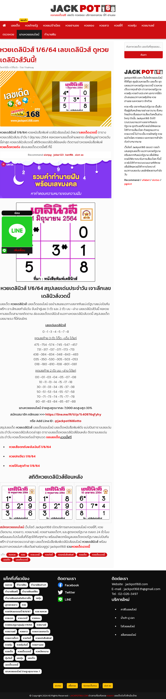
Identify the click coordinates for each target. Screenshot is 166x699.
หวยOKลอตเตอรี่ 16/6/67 (18, 611)
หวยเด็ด (5, 147)
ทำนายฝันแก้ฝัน (30, 591)
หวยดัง (15, 147)
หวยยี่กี (118, 25)
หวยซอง (89, 25)
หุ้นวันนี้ (8, 658)
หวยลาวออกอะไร (40, 631)
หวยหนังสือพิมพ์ (66, 554)
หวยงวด (9, 618)
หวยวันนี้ (49, 554)
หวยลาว (104, 25)
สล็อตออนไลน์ (128, 635)
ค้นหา (144, 55)
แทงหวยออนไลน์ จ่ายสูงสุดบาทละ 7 (22, 671)
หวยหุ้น (132, 25)
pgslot (128, 184)
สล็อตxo (72, 685)
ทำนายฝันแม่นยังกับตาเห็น (18, 598)
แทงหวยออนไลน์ (29, 34)
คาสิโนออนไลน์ (128, 609)
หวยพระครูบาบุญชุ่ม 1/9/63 (18, 625)
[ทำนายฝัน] (55, 179)
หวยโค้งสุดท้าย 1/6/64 (24, 465)
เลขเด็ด (15, 25)
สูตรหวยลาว (11, 605)
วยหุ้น (38, 598)
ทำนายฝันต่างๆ (38, 585)
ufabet (146, 180)
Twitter (70, 592)
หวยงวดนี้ (35, 554)
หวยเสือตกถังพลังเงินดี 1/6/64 (30, 446)
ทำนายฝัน (50, 34)
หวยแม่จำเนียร (51, 25)
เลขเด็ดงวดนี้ (88, 132)
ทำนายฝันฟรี (11, 591)
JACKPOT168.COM (79, 695)
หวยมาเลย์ (148, 25)
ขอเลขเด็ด (53, 437)
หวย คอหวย (41, 611)
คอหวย (12, 554)
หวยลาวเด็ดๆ (11, 638)
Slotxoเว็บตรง (90, 685)
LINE (68, 599)
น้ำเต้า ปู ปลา (128, 618)
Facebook (72, 585)
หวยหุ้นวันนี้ (22, 645)
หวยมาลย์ (41, 625)
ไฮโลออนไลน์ (128, 626)
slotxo (156, 180)
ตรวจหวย (8, 34)
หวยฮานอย (72, 25)
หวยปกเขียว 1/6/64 (22, 456)
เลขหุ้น (20, 658)
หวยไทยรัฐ (31, 25)
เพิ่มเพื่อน (19, 250)
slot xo (107, 685)
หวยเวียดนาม (42, 651)
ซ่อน (17, 213)
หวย (23, 554)
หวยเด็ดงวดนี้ (81, 546)
